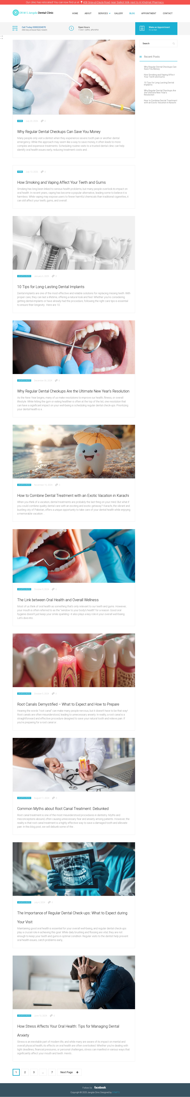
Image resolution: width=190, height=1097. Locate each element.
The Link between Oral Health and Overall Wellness (58, 600)
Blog (132, 13)
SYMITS (116, 1092)
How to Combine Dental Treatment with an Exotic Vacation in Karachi (73, 495)
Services (103, 13)
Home (75, 13)
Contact (168, 13)
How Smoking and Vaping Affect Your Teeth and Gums (61, 182)
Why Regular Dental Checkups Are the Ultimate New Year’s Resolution (73, 391)
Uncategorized (24, 276)
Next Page (66, 1072)
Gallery (118, 13)
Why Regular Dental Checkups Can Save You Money (58, 132)
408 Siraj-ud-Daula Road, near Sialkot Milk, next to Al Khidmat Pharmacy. (123, 2)
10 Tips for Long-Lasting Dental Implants (50, 287)
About (88, 13)
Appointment (148, 13)
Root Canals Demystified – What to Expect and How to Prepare (68, 704)
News (20, 121)
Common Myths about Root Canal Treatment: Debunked (63, 809)
